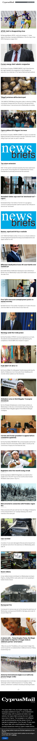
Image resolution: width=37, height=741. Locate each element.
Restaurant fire (6, 605)
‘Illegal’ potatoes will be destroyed (13, 97)
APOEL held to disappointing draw (13, 31)
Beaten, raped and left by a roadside (14, 231)
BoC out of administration (10, 710)
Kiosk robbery (6, 572)
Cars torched (5, 539)
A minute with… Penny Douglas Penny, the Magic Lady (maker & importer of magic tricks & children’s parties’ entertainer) (18, 640)
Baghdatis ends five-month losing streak (15, 471)
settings (14, 735)
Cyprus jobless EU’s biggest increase (14, 130)
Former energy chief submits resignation (15, 64)
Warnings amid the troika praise (12, 333)
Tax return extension (8, 163)
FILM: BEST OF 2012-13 (9, 366)
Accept (5, 738)
